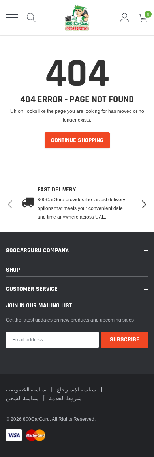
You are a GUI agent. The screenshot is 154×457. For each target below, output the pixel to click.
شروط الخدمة (65, 398)
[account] (125, 18)
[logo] (77, 17)
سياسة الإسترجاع (77, 389)
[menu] (12, 18)
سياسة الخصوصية (27, 389)
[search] (31, 18)
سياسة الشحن (23, 398)
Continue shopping (77, 140)
